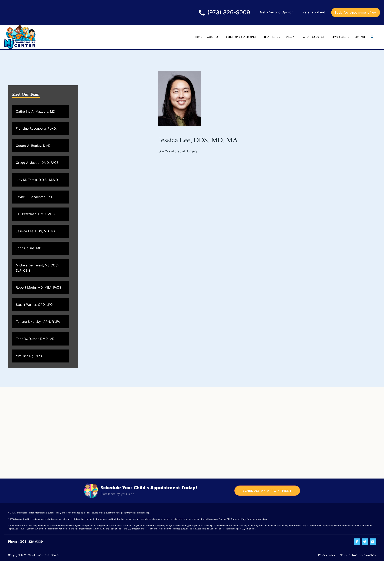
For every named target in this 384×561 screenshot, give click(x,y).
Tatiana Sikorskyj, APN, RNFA (38, 322)
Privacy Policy (326, 555)
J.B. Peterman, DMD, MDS (35, 214)
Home (198, 37)
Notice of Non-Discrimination (358, 555)
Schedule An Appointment (267, 490)
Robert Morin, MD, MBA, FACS (38, 287)
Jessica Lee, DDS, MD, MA (36, 231)
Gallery (290, 37)
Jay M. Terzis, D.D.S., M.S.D (37, 180)
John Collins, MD (28, 248)
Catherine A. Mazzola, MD (35, 111)
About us (213, 37)
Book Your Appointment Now (356, 12)
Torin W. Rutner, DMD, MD (35, 339)
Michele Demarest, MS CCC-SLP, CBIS (37, 267)
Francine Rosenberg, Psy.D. (36, 128)
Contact (360, 37)
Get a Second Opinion (276, 12)
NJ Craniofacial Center (45, 555)
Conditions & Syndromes (241, 37)
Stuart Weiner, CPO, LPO (34, 305)
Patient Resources (313, 37)
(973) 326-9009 (31, 541)
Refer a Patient (314, 12)
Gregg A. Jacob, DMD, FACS (37, 163)
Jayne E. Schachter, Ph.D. (35, 197)
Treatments (271, 37)
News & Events (340, 37)
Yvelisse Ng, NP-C (29, 356)
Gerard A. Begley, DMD (33, 146)
